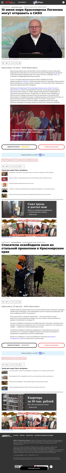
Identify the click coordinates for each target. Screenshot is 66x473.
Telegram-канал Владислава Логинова (41, 59)
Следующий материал (34, 468)
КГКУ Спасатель (6, 298)
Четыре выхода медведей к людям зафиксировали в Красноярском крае (28, 381)
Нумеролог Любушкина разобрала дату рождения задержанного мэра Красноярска (31, 189)
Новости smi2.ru (7, 237)
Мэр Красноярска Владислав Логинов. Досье (21, 183)
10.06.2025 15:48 (6, 7)
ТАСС (56, 74)
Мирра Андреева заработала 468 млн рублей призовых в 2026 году (27, 387)
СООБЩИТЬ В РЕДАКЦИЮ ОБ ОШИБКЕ (43, 435)
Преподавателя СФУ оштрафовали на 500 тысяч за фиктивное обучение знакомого (31, 376)
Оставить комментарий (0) (51, 147)
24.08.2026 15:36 (6, 242)
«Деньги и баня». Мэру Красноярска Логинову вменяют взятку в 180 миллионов (33, 131)
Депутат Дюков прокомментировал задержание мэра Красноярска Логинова (30, 194)
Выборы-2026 (29, 435)
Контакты (16, 435)
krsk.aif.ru (26, 81)
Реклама (22, 435)
